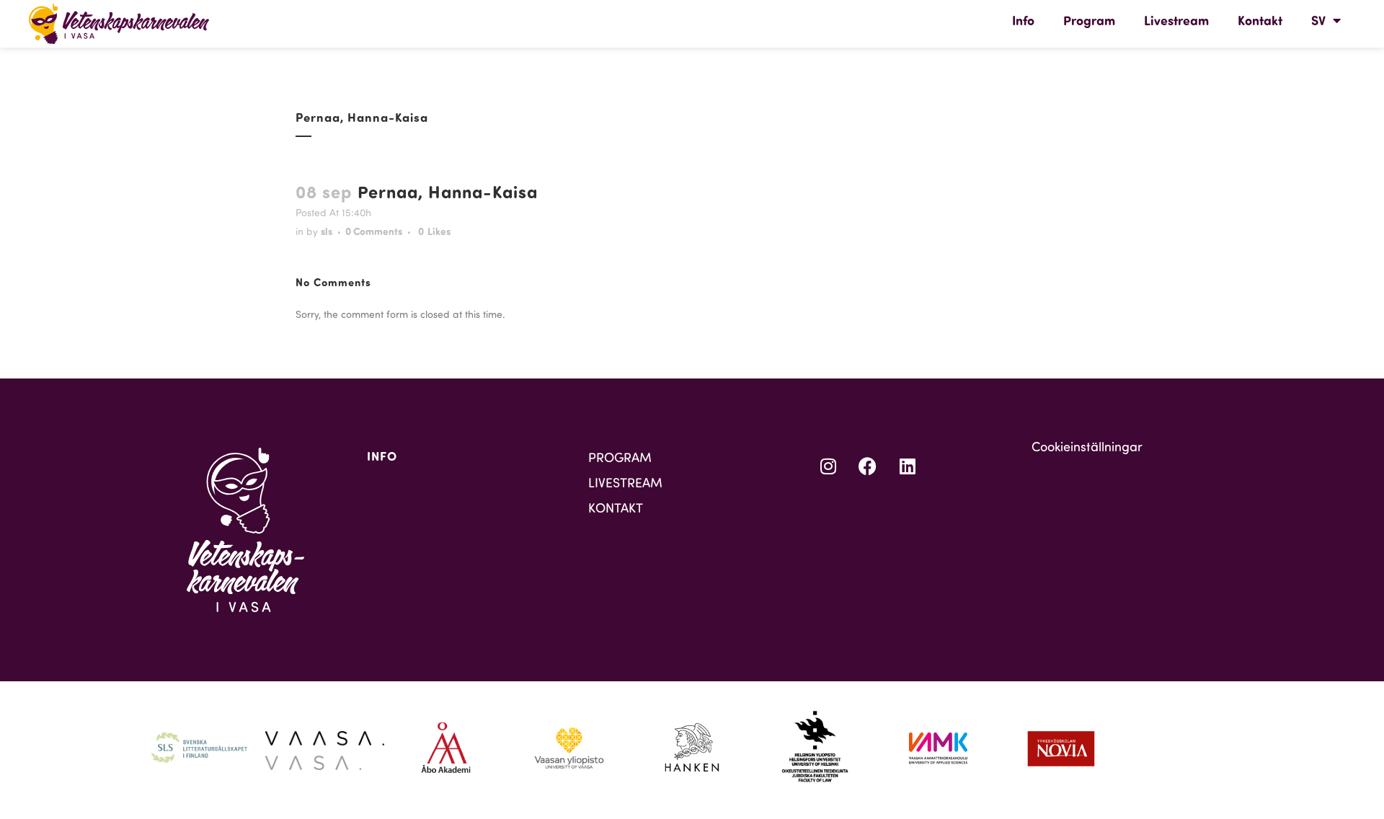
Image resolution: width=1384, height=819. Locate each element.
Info (1023, 20)
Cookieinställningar (1087, 446)
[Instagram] (828, 466)
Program (1089, 20)
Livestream (1176, 20)
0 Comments (373, 231)
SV (1318, 20)
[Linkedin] (908, 466)
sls (326, 231)
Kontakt (1260, 20)
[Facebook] (868, 466)
